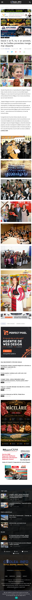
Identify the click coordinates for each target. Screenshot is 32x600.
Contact (25, 576)
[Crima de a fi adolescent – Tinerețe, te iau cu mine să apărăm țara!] (4, 517)
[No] (30, 595)
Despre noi (12, 576)
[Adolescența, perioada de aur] (4, 525)
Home (6, 576)
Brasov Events (26, 583)
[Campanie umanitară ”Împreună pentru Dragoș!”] (4, 505)
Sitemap (19, 576)
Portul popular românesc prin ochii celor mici (13, 373)
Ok (16, 597)
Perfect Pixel (10, 581)
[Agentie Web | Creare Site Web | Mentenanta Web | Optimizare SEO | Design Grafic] (16, 320)
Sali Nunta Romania (10, 585)
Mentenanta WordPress (19, 581)
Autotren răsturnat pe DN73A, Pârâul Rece (13, 394)
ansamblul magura (20, 323)
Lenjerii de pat (22, 587)
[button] (30, 2)
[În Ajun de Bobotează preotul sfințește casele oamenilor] (4, 544)
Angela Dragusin (10, 323)
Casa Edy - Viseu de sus (19, 585)
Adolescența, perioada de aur (17, 523)
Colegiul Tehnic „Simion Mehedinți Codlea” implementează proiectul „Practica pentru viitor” (19, 496)
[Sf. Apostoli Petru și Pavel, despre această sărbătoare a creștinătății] (4, 537)
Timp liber (7, 37)
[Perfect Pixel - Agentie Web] (16, 357)
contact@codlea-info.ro (19, 570)
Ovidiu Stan (7, 48)
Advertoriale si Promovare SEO (17, 583)
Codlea (2, 37)
